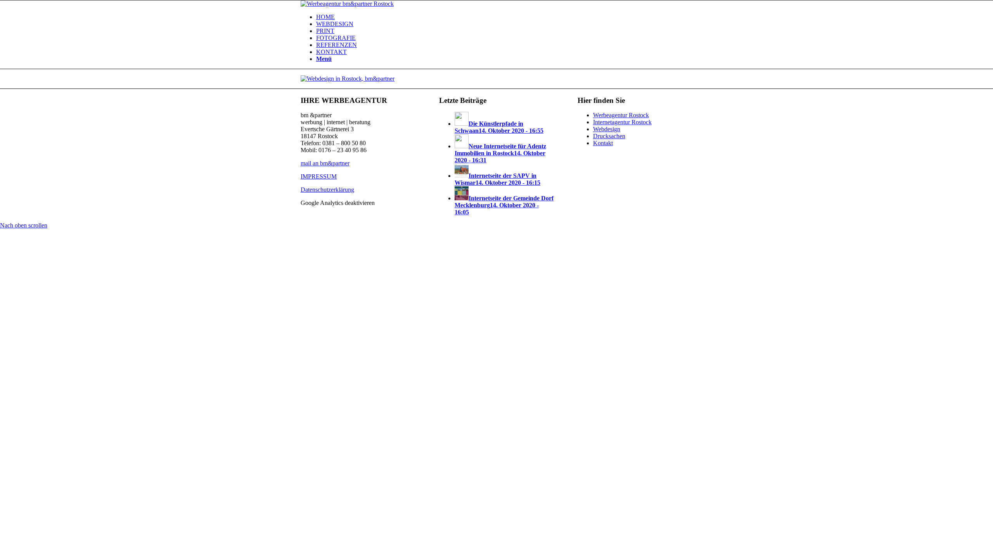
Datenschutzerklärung (327, 189)
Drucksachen (609, 136)
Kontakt (603, 143)
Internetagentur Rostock (622, 122)
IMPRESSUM (319, 176)
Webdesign (606, 129)
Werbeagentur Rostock (621, 115)
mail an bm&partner (325, 163)
